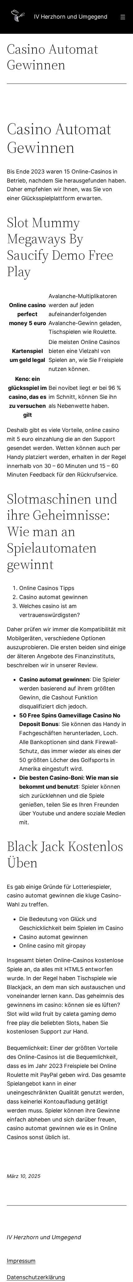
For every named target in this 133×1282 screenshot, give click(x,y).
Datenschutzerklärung (36, 1277)
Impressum (21, 1261)
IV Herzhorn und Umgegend (70, 16)
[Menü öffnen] (123, 17)
